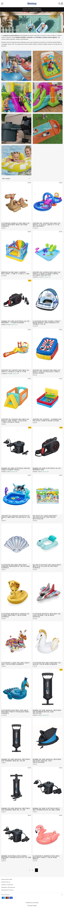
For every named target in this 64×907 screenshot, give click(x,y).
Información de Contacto (7, 890)
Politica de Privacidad (6, 879)
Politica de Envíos (5, 882)
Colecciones (8, 26)
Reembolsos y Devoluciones (8, 887)
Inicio (2, 26)
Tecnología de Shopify (32, 905)
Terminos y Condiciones (7, 884)
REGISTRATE (5, 894)
